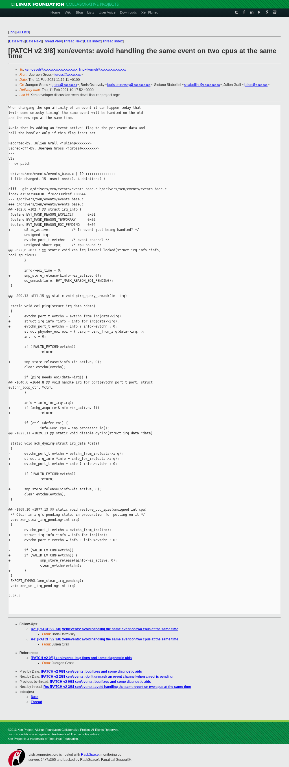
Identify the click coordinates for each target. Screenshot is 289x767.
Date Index (92, 41)
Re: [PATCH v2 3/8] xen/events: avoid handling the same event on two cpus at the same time (104, 629)
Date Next (33, 41)
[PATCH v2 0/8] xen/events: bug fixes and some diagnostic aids (81, 658)
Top (12, 32)
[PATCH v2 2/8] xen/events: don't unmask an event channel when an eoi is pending (106, 677)
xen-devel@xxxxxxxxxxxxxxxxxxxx (51, 70)
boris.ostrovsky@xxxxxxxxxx (128, 85)
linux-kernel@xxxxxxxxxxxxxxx (102, 70)
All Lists (23, 32)
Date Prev (16, 41)
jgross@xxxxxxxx (67, 75)
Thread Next (73, 41)
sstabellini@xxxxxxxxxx (202, 85)
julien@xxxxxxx (256, 85)
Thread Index (112, 41)
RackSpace (90, 755)
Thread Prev (52, 41)
